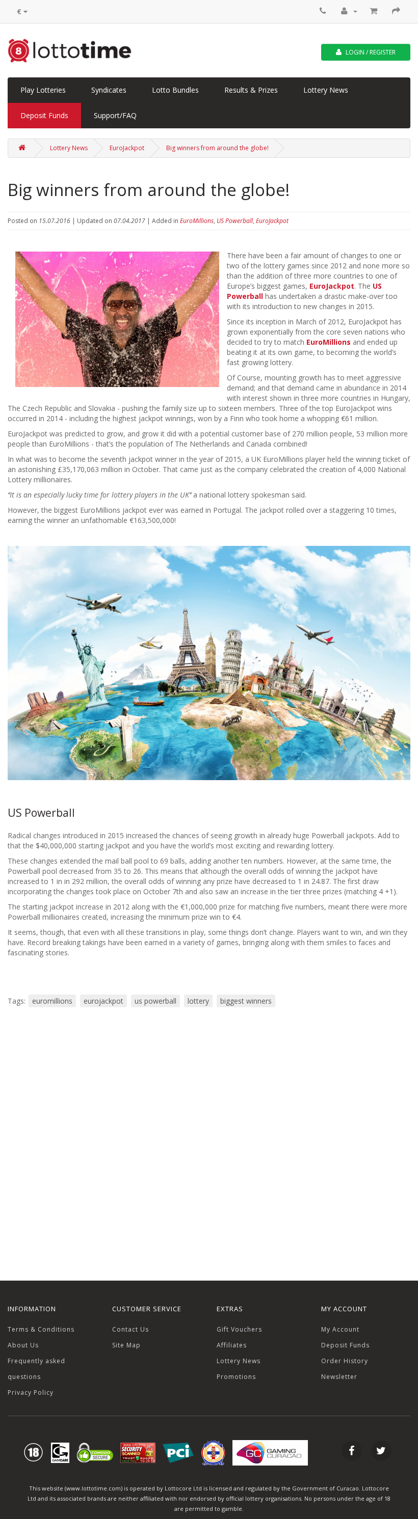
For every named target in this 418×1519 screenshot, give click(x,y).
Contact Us (130, 1329)
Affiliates (232, 1345)
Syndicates (108, 90)
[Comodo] (94, 1452)
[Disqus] (209, 1143)
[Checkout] (397, 11)
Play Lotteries (43, 90)
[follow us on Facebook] (351, 1452)
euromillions (52, 1001)
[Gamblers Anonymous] (60, 1452)
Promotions (236, 1376)
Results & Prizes (251, 90)
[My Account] (349, 11)
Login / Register (370, 52)
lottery (198, 1001)
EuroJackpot (127, 148)
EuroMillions (197, 220)
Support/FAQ (115, 115)
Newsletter (339, 1376)
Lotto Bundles (175, 90)
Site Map (126, 1345)
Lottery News (325, 90)
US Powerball (235, 220)
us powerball (155, 1001)
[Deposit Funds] (375, 11)
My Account (340, 1329)
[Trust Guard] (137, 1452)
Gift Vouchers (239, 1329)
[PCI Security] (178, 1452)
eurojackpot (103, 1001)
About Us (23, 1345)
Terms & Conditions (41, 1329)
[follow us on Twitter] (381, 1452)
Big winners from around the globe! (217, 148)
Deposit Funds (44, 115)
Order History (344, 1361)
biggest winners (246, 1001)
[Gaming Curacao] (213, 1452)
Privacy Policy (31, 1392)
